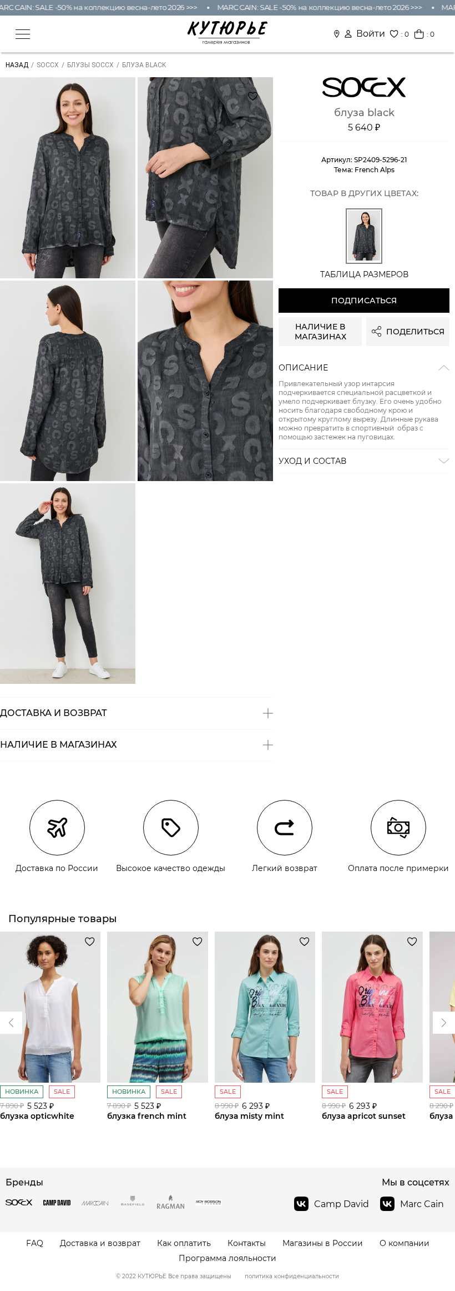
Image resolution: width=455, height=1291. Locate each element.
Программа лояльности (227, 1258)
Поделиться (415, 332)
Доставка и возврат (100, 1243)
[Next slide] (11, 1023)
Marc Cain (422, 1204)
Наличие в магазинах (320, 332)
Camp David (341, 1204)
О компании (404, 1243)
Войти (370, 34)
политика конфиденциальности (292, 1276)
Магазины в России (322, 1243)
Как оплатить (184, 1243)
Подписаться (364, 301)
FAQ (34, 1243)
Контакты (247, 1243)
